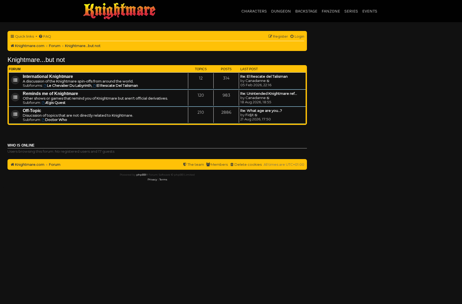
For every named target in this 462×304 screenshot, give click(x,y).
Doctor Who (56, 119)
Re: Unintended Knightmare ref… (268, 93)
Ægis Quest (55, 102)
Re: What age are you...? (261, 110)
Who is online (20, 145)
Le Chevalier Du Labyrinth (69, 85)
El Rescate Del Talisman (117, 85)
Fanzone (331, 11)
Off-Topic (32, 110)
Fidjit (249, 115)
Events (369, 11)
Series (351, 11)
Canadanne (255, 80)
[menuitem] (44, 36)
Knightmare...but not (36, 59)
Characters (254, 11)
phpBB (141, 174)
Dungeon (281, 11)
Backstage (306, 11)
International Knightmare (48, 76)
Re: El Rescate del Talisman (264, 76)
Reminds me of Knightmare (50, 93)
